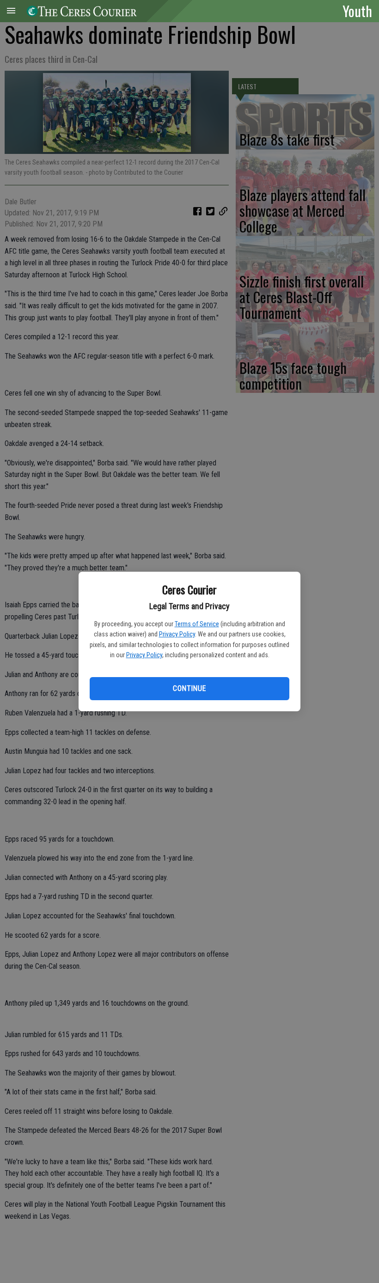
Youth (357, 10)
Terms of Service (197, 624)
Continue (189, 688)
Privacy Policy (177, 634)
